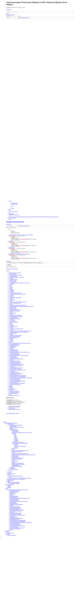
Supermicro (17, 439)
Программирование (14, 496)
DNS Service (14, 448)
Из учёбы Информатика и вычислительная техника (17, 489)
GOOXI (16, 440)
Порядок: (34, 262)
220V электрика (10, 533)
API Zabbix (12, 467)
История (11, 505)
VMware (16, 447)
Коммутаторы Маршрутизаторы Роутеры (20, 453)
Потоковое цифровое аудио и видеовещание (16, 479)
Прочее (6, 488)
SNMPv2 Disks (11, 247)
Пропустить (8, 9)
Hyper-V (16, 445)
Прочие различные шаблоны (18, 463)
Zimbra (13, 452)
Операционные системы (15, 490)
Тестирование (12, 468)
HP (15, 434)
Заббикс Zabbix (10, 423)
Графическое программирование (16, 504)
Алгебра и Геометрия (14, 499)
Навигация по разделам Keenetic (16, 475)
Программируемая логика (15, 508)
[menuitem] (14, 203)
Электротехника (13, 502)
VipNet (13, 460)
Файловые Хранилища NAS (15, 221)
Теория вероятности (14, 517)
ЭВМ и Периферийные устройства (17, 509)
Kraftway (16, 438)
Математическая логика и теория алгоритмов (19, 501)
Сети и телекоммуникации (15, 524)
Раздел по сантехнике (11, 535)
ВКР (11, 529)
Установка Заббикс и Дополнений (16, 427)
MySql (11, 471)
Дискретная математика (14, 500)
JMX (13, 449)
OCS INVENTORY (11, 473)
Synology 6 (11, 241)
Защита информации (14, 526)
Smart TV (9, 485)
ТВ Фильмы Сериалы (9, 484)
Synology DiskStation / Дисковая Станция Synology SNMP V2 (21, 234)
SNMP (13, 462)
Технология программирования (16, 518)
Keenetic (9, 474)
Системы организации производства (17, 527)
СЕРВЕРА (14, 433)
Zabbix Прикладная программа (18, 464)
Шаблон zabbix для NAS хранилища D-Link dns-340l (19, 253)
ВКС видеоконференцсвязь (17, 451)
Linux (8, 470)
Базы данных (12, 511)
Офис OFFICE (15, 461)
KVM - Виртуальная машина (20, 446)
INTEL (16, 436)
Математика (12, 493)
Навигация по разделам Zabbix (16, 425)
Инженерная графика (14, 491)
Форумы (4, 421)
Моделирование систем (14, 519)
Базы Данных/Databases (17, 458)
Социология (12, 516)
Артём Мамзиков (12, 235)
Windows (11, 428)
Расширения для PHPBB (15, 483)
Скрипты (9, 476)
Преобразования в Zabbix (17, 466)
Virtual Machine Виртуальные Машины (20, 443)
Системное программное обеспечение (17, 525)
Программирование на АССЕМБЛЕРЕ (17, 521)
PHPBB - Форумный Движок (13, 482)
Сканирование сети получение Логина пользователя (20, 478)
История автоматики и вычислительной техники (19, 498)
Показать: (9, 262)
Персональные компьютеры (15, 507)
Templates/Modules (15, 465)
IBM (15, 435)
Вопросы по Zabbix (14, 469)
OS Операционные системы (17, 441)
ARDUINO (7, 530)
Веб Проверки (15, 455)
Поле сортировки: (20, 262)
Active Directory (15, 431)
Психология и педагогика (15, 528)
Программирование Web (15, 523)
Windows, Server (15, 430)
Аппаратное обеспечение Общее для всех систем (22, 432)
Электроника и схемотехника (16, 510)
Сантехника (7, 534)
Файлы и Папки (15, 456)
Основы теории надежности (15, 514)
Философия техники (14, 497)
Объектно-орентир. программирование (18, 520)
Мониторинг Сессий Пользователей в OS (20, 450)
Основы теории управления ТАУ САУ (17, 515)
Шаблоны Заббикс (13, 429)
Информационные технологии (11, 422)
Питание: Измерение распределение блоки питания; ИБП (23, 454)
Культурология (13, 492)
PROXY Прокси (10, 480)
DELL (16, 437)
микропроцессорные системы (16, 512)
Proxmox (16, 444)
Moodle (8, 481)
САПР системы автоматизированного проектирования (21, 522)
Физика (11, 494)
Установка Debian (13, 426)
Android (9, 486)
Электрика (7, 532)
